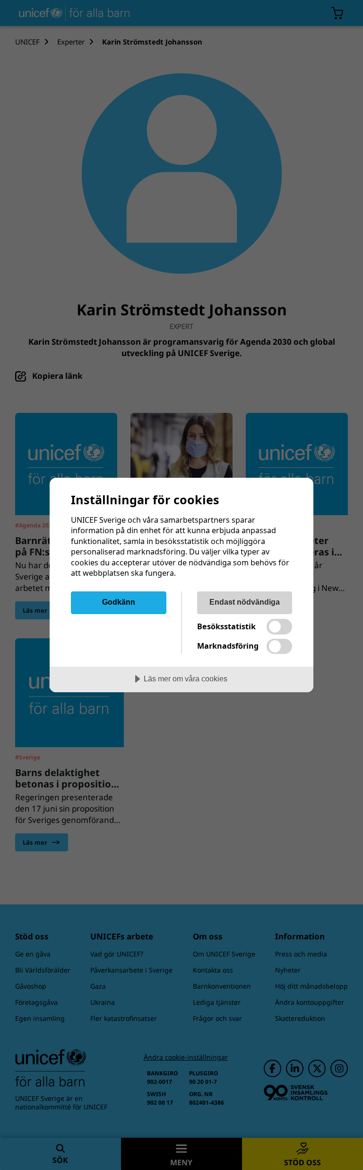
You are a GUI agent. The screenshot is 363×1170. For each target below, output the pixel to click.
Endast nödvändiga (244, 602)
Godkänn (118, 602)
